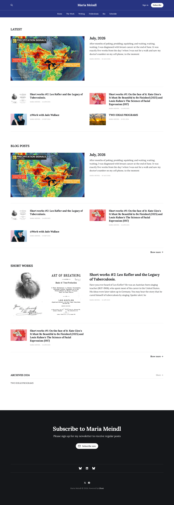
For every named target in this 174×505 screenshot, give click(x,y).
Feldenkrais (94, 14)
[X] (85, 483)
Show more (155, 252)
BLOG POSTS (20, 146)
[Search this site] (12, 5)
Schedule (113, 14)
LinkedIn (87, 468)
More (158, 375)
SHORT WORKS (22, 266)
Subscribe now (89, 446)
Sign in (145, 5)
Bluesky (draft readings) (93, 468)
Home (59, 14)
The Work (70, 14)
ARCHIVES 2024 (20, 375)
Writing (81, 14)
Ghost (101, 488)
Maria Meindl (87, 5)
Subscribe (157, 5)
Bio (104, 14)
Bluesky (80, 468)
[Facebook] (89, 483)
